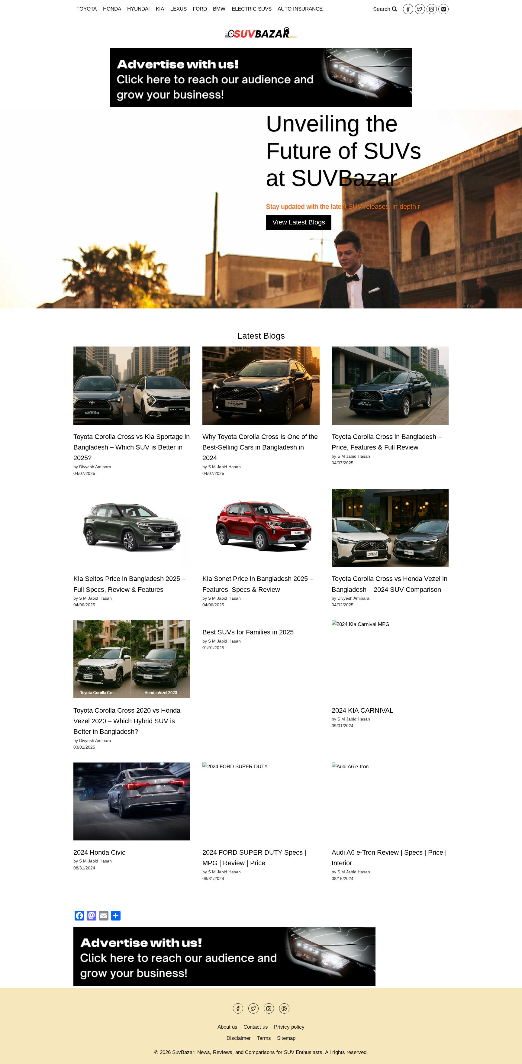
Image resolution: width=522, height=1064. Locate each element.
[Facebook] (408, 9)
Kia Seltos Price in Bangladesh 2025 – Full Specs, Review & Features (129, 584)
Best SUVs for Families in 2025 (248, 632)
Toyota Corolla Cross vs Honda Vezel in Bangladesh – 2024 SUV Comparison (389, 584)
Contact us (255, 1027)
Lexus (178, 9)
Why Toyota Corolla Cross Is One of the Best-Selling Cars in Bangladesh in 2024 (260, 447)
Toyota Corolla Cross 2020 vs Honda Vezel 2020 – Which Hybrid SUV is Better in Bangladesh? (126, 721)
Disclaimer (239, 1038)
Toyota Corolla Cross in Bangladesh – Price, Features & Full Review (387, 442)
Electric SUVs (252, 9)
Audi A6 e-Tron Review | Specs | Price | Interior (389, 858)
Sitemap (286, 1038)
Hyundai (138, 9)
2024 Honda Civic (99, 852)
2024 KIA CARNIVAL (362, 710)
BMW (219, 9)
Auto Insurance (300, 9)
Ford (200, 9)
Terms (264, 1038)
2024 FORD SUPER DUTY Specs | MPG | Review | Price (254, 858)
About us (227, 1027)
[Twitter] (420, 9)
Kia (160, 9)
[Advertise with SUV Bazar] (261, 105)
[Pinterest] (443, 9)
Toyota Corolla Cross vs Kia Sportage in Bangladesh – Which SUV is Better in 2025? (131, 447)
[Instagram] (432, 9)
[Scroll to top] (507, 1055)
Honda (112, 9)
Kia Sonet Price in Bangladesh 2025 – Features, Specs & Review (257, 584)
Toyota (86, 9)
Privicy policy (289, 1027)
